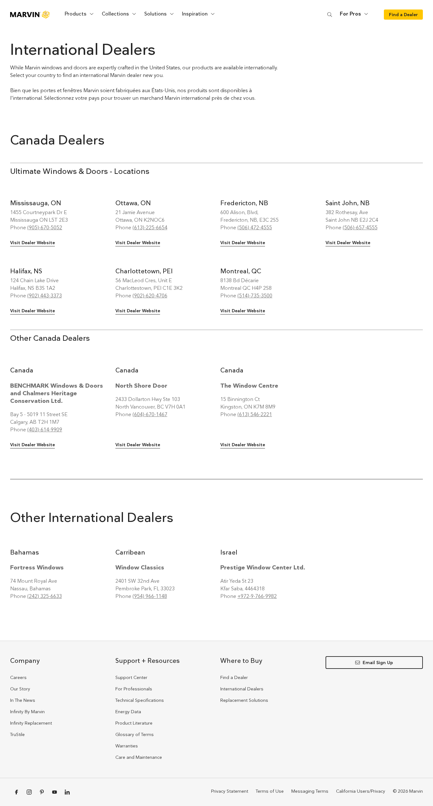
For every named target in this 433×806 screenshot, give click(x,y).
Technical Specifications (139, 700)
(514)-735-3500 (254, 295)
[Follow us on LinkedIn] (67, 792)
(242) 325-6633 (44, 596)
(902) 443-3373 (44, 295)
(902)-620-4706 (149, 295)
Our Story (20, 688)
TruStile (17, 734)
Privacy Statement (229, 791)
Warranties (126, 745)
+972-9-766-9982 (257, 596)
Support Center (131, 677)
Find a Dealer (234, 677)
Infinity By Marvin (27, 711)
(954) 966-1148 (149, 596)
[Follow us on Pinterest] (42, 792)
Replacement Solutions (244, 700)
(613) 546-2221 (254, 414)
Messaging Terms (309, 791)
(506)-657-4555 (360, 227)
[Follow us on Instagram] (29, 792)
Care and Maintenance (138, 757)
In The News (22, 700)
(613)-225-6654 (149, 227)
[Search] (329, 14)
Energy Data (128, 711)
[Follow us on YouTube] (54, 792)
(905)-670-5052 (44, 227)
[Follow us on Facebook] (16, 792)
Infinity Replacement (31, 723)
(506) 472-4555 (254, 227)
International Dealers (241, 688)
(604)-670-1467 (149, 414)
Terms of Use (270, 791)
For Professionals (133, 688)
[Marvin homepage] (29, 14)
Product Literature (133, 723)
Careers (18, 677)
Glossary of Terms (134, 734)
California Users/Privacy (360, 791)
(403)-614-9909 (44, 429)
